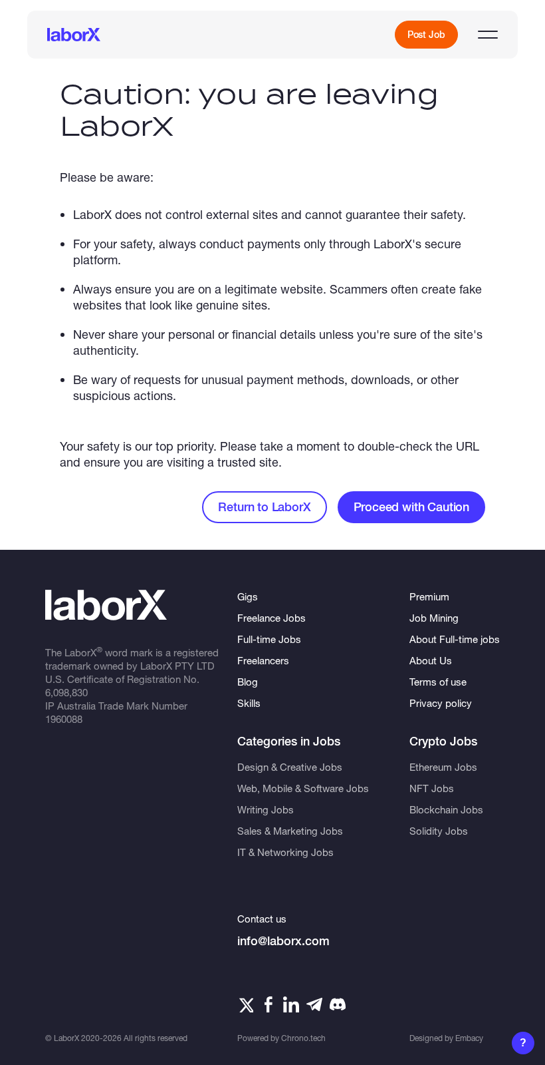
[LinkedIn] (291, 1004)
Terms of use (438, 682)
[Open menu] (488, 35)
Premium (429, 596)
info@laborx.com (283, 941)
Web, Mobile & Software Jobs (303, 788)
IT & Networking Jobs (285, 852)
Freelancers (263, 660)
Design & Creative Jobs (289, 767)
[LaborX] (73, 34)
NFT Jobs (431, 788)
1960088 (63, 719)
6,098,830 (66, 692)
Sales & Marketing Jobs (290, 831)
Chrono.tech (303, 1038)
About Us (430, 660)
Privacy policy (440, 703)
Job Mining (434, 618)
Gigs (247, 596)
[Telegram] (314, 1004)
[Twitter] (245, 1004)
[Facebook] (268, 1004)
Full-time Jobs (269, 639)
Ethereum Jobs (443, 767)
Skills (249, 703)
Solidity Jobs (438, 831)
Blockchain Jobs (446, 809)
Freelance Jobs (271, 618)
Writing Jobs (265, 809)
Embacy (469, 1038)
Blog (247, 682)
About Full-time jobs (454, 639)
